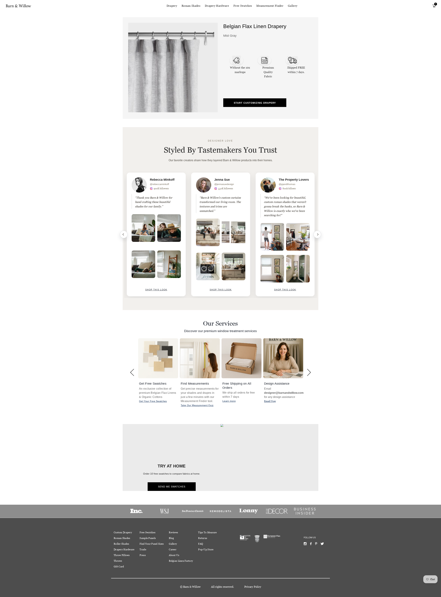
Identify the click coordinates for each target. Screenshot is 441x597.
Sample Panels (148, 538)
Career (172, 549)
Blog (171, 538)
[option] (156, 234)
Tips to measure (207, 532)
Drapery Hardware (217, 5)
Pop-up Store (205, 549)
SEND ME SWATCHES (171, 486)
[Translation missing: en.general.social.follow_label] (305, 544)
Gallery (292, 5)
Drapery (172, 5)
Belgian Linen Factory (181, 560)
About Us (174, 555)
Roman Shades (191, 5)
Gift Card (119, 566)
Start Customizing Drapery (255, 102)
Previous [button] (132, 372)
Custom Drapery (123, 532)
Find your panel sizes (152, 543)
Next (317, 234)
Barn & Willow (192, 586)
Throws (118, 560)
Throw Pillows (122, 555)
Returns (202, 538)
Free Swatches (242, 5)
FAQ (200, 543)
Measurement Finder (269, 5)
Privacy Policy (252, 586)
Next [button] (308, 372)
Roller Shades (121, 543)
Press (143, 555)
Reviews (173, 532)
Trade (143, 549)
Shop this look (156, 290)
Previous (123, 234)
